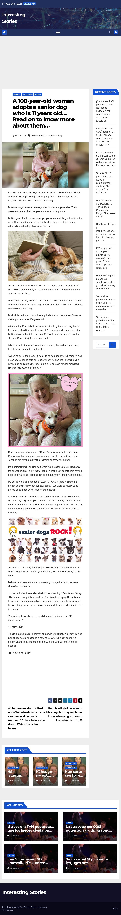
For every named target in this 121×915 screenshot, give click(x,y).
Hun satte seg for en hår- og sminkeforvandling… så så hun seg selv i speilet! (105, 282)
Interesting (28, 94)
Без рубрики (71, 768)
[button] (110, 32)
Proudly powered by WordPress (16, 907)
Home (115, 908)
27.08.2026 (14, 836)
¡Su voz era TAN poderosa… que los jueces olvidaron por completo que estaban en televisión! (105, 111)
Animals (16, 94)
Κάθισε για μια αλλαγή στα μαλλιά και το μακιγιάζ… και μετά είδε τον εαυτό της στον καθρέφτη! (104, 258)
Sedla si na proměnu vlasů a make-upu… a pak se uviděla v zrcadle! (106, 323)
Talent (11, 823)
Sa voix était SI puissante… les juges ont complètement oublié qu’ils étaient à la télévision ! (104, 183)
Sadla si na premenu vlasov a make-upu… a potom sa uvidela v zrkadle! (105, 303)
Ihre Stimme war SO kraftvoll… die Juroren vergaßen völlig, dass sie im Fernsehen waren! (106, 159)
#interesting (56, 135)
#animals (36, 135)
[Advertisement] (60, 58)
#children (45, 135)
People (38, 94)
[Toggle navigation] (58, 32)
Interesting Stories (24, 892)
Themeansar (7, 910)
